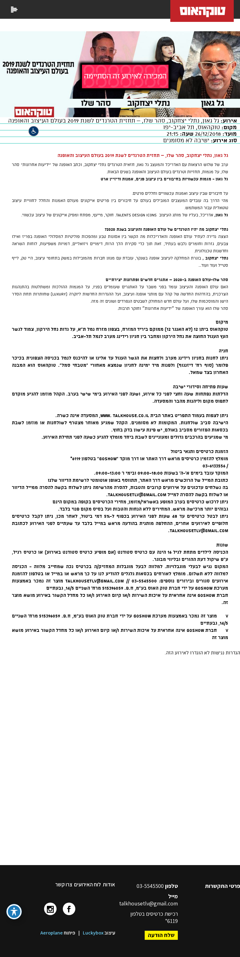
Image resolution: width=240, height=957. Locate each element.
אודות (109, 884)
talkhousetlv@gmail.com (148, 903)
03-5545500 (151, 885)
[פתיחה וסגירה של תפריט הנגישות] (14, 911)
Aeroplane (51, 932)
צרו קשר (63, 884)
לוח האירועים (87, 884)
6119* (171, 920)
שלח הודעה (161, 935)
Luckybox (93, 932)
